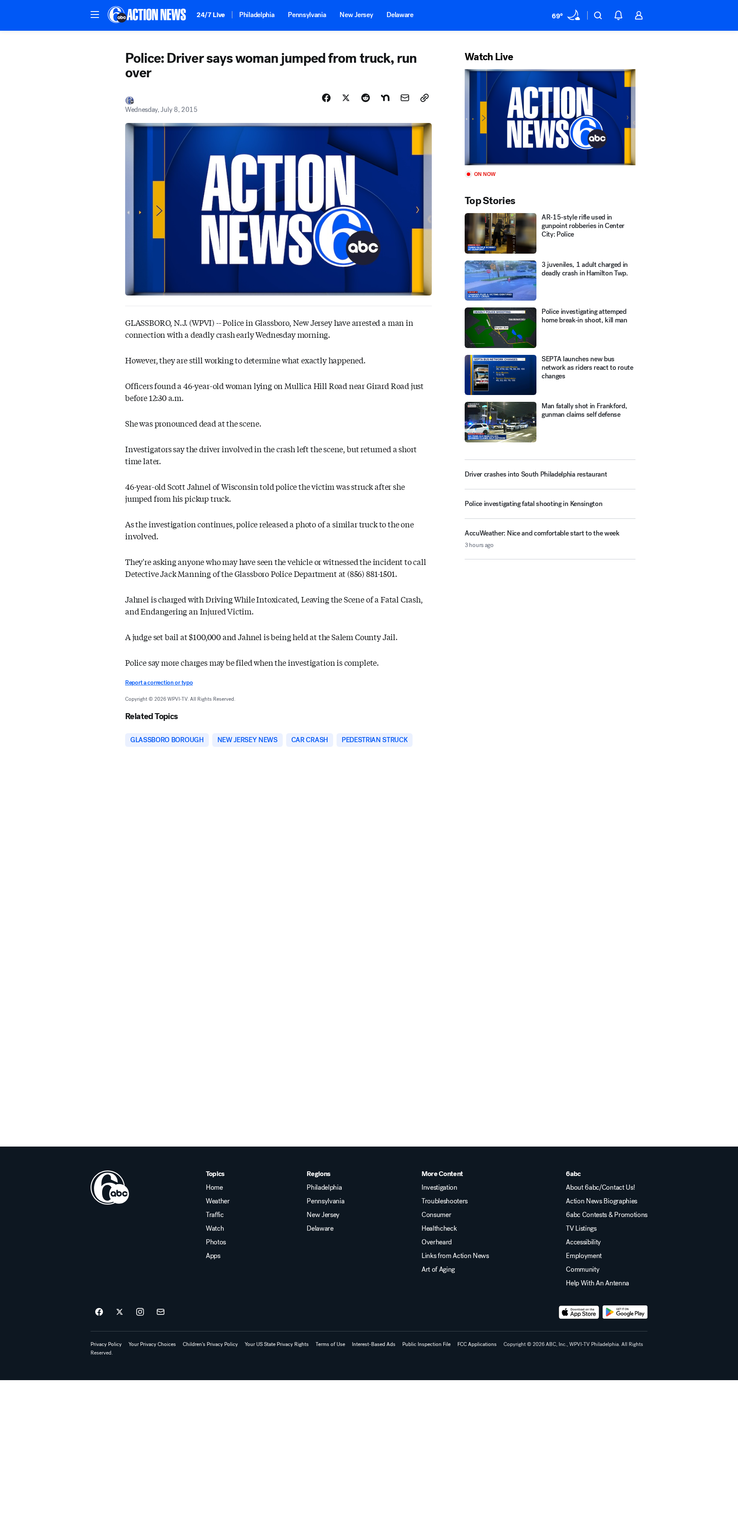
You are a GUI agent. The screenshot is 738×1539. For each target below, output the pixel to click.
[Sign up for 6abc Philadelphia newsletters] (160, 1312)
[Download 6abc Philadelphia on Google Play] (625, 1312)
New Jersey (356, 14)
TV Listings (581, 1228)
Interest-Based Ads (373, 1344)
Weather (218, 1201)
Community (582, 1269)
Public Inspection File (426, 1344)
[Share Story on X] (346, 98)
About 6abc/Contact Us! (600, 1187)
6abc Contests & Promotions (606, 1214)
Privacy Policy (106, 1344)
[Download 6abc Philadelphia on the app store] (579, 1312)
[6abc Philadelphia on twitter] (119, 1312)
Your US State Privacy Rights (277, 1344)
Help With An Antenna (597, 1283)
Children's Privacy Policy (210, 1344)
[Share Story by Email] (405, 98)
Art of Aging (438, 1269)
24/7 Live (210, 14)
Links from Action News (455, 1255)
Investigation (439, 1187)
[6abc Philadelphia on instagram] (140, 1312)
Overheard (437, 1242)
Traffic (215, 1214)
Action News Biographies (601, 1201)
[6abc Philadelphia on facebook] (99, 1312)
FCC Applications (477, 1344)
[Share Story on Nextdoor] (385, 98)
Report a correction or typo (159, 683)
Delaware (400, 14)
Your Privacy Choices (152, 1344)
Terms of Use (330, 1344)
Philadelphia (256, 14)
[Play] (550, 117)
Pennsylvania (307, 14)
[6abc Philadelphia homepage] (147, 15)
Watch (215, 1228)
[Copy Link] (424, 98)
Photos (216, 1242)
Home (214, 1187)
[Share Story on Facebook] (326, 98)
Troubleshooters (445, 1201)
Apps (213, 1255)
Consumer (436, 1214)
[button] (95, 14)
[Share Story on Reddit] (365, 98)
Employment (584, 1255)
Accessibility (583, 1242)
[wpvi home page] (110, 1187)
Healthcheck (439, 1228)
